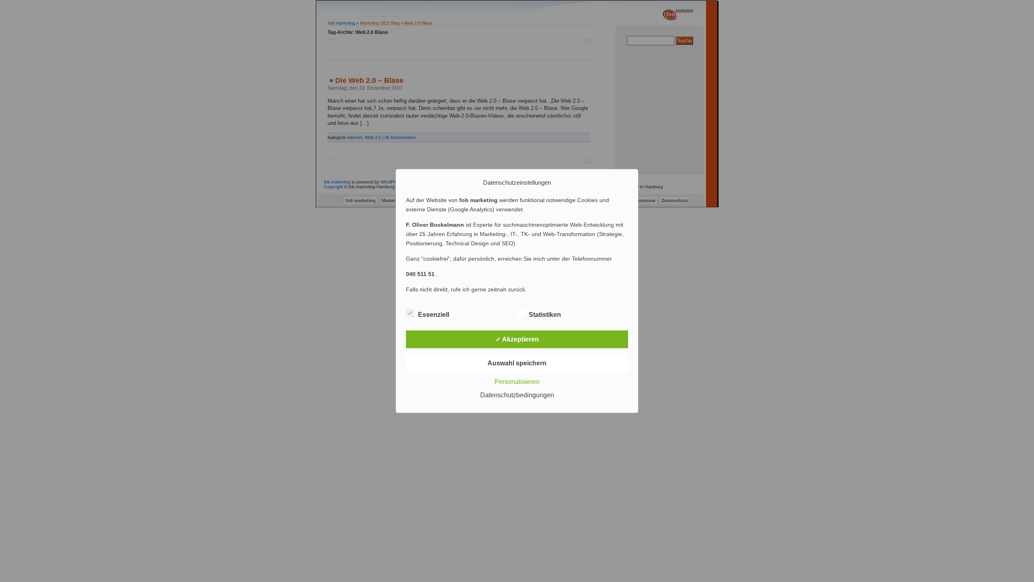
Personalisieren (517, 381)
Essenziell (433, 314)
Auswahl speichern (517, 363)
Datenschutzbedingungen (517, 395)
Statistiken (545, 314)
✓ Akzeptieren (517, 339)
